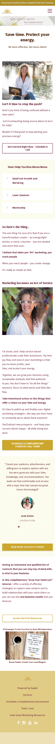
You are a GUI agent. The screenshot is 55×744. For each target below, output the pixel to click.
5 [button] (32, 526)
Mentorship (18, 207)
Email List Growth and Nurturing (24, 180)
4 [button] (27, 526)
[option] (27, 492)
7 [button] (41, 526)
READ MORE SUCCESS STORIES (27, 547)
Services (27, 695)
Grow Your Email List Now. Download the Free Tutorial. (27, 3)
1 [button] (14, 526)
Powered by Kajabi (27, 688)
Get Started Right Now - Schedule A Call (28, 148)
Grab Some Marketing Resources (27, 715)
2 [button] (19, 526)
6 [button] (36, 526)
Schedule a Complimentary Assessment (27, 701)
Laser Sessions (20, 195)
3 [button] (23, 526)
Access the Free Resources (27, 618)
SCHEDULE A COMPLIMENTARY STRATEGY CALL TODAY (27, 445)
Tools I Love (27, 708)
